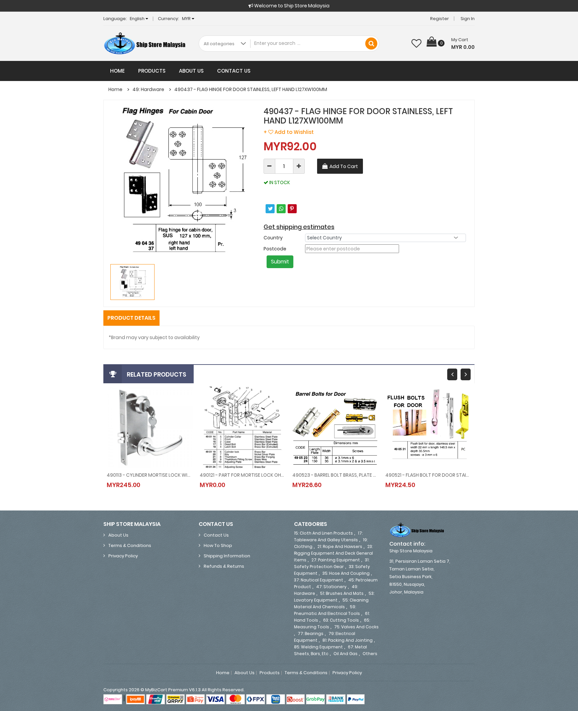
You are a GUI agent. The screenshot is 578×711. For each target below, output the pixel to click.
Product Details (131, 318)
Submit (280, 261)
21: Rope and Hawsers (339, 546)
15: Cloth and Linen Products (323, 533)
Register (439, 18)
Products (152, 70)
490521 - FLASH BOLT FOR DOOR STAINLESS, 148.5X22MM (428, 475)
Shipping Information (227, 556)
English (138, 18)
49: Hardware (148, 89)
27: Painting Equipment (335, 560)
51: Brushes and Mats (342, 593)
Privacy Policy (123, 556)
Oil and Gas (345, 653)
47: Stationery (331, 586)
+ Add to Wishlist (289, 132)
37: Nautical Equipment (318, 580)
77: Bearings (310, 633)
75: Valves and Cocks (356, 627)
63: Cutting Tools (341, 620)
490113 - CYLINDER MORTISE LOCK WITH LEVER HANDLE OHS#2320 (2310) (150, 475)
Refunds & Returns (224, 566)
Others (370, 653)
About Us (191, 70)
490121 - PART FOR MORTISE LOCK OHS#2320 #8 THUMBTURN (243, 475)
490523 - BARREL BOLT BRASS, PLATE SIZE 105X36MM (335, 475)
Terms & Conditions (129, 545)
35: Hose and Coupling (346, 573)
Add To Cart (343, 166)
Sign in (468, 18)
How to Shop (218, 545)
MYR (187, 18)
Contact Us (234, 70)
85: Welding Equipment (318, 647)
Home (117, 70)
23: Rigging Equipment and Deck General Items (333, 553)
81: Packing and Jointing (347, 640)
